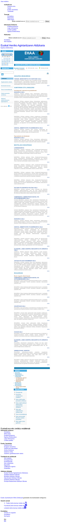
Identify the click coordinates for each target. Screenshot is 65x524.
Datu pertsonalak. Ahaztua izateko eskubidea (20, 418)
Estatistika (7, 468)
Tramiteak (10, 11)
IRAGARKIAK (18, 385)
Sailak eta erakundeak (11, 448)
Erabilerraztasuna (12, 26)
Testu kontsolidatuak (6, 89)
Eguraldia (7, 465)
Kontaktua (10, 16)
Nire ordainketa (8, 463)
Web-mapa (10, 19)
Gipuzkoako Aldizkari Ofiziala (13, 478)
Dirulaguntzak (8, 460)
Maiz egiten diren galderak (20, 422)
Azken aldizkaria (4, 106)
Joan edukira (4, 1)
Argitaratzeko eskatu (6, 82)
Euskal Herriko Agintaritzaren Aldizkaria (23, 45)
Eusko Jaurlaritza (12, 9)
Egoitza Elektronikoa (13, 31)
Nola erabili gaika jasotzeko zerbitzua (21, 400)
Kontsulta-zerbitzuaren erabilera (19, 396)
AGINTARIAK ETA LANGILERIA (19, 376)
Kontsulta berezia (5, 85)
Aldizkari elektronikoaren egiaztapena (5, 100)
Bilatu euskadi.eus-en (18, 21)
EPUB (44, 68)
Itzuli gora (7, 516)
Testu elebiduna (21, 69)
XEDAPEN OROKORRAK (18, 373)
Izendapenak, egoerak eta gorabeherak (21, 378)
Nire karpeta (7, 41)
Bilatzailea (10, 18)
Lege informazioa (9, 438)
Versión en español (10, 512)
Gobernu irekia (8, 452)
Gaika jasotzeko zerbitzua (5, 94)
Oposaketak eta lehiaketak (19, 381)
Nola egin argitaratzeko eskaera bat (19, 411)
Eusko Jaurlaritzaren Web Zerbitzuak (12, 497)
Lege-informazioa (12, 28)
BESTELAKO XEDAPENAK (18, 383)
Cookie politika (11, 29)
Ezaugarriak (19, 392)
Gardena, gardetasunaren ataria (13, 453)
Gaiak (9, 8)
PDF (33, 68)
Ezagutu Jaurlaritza (10, 447)
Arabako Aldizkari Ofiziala (12, 474)
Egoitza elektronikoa (7, 48)
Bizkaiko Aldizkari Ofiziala (12, 476)
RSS (11, 106)
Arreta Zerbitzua (9, 450)
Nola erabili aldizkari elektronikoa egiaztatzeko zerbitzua (21, 405)
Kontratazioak (8, 461)
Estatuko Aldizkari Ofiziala (12, 479)
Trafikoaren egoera (9, 466)
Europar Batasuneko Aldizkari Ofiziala (15, 481)
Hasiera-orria (11, 6)
